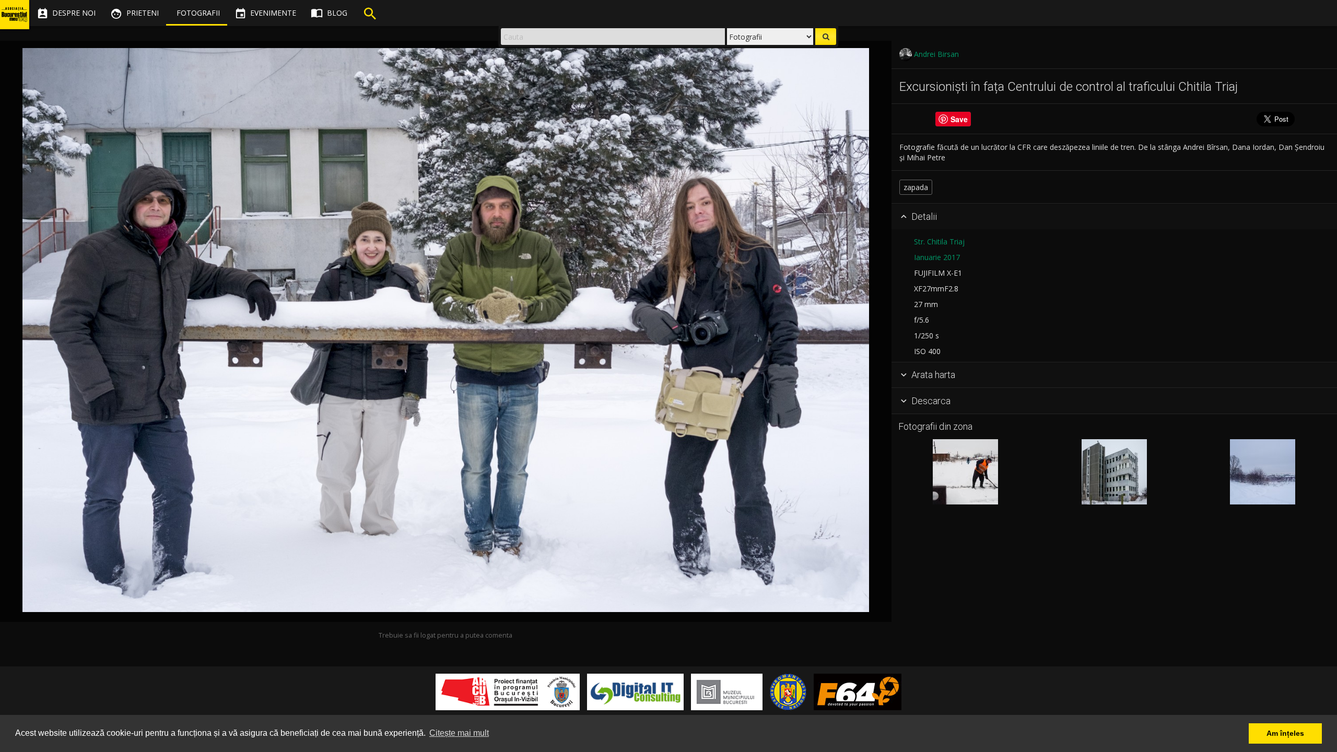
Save (959, 119)
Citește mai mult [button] (459, 732)
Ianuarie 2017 (937, 257)
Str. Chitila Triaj (939, 241)
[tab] (1114, 216)
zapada (916, 187)
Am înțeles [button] (1285, 733)
